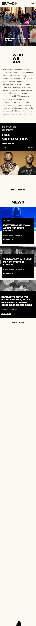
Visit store (8, 143)
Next (32, 25)
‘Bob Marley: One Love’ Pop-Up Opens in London (17, 262)
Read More (8, 239)
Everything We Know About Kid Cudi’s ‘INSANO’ (16, 228)
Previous (3, 25)
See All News (18, 323)
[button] (32, 3)
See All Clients (18, 190)
